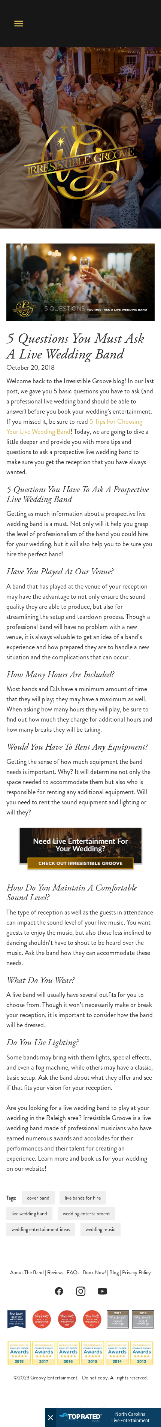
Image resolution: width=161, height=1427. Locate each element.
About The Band (27, 1272)
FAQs (73, 1272)
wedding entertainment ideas (41, 1229)
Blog (114, 1272)
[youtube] (102, 1291)
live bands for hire (83, 1197)
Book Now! (94, 1272)
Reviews (55, 1272)
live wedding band (29, 1213)
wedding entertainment (86, 1213)
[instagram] (80, 1291)
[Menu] (18, 23)
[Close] (50, 1417)
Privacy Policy (136, 1272)
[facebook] (59, 1291)
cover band (38, 1197)
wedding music (100, 1229)
